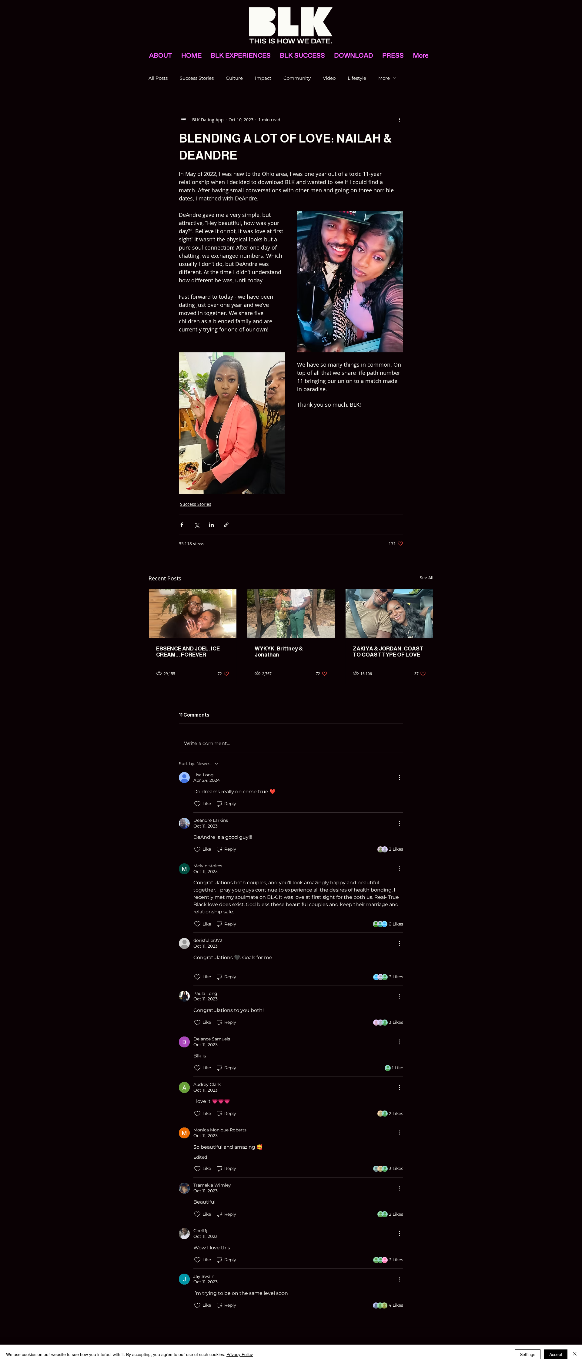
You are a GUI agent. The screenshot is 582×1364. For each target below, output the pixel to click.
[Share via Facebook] (182, 525)
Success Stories (197, 78)
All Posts (158, 78)
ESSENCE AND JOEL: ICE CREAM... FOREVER (188, 652)
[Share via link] (226, 525)
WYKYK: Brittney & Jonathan (279, 652)
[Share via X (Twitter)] (196, 525)
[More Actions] (399, 777)
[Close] (574, 1354)
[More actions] (399, 119)
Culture (234, 78)
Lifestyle (357, 78)
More (384, 78)
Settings (527, 1354)
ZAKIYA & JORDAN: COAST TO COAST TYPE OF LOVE (388, 652)
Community (297, 78)
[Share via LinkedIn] (211, 525)
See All (426, 577)
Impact (263, 78)
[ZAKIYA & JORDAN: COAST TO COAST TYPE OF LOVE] (389, 613)
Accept (555, 1354)
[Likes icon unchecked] (197, 804)
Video (329, 78)
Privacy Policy (239, 1354)
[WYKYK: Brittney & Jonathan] (291, 613)
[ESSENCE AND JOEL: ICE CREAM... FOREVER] (192, 613)
